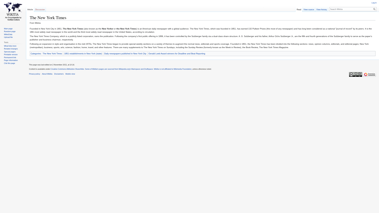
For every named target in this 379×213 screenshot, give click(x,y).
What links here (10, 46)
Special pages (10, 52)
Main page (8, 29)
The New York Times (52, 53)
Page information (11, 60)
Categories (36, 53)
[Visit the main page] (13, 12)
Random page (10, 31)
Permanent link (10, 58)
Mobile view (70, 74)
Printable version (11, 55)
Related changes (11, 49)
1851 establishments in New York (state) (83, 53)
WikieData (8, 34)
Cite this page (9, 63)
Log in (374, 3)
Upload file (8, 37)
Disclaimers (59, 74)
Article (30, 9)
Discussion (40, 9)
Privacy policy (34, 74)
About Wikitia (47, 74)
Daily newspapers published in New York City (125, 53)
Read (299, 9)
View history (321, 9)
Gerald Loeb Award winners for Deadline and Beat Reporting (176, 53)
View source (308, 9)
